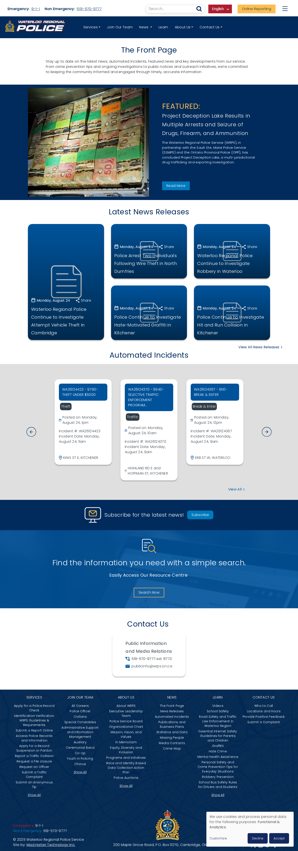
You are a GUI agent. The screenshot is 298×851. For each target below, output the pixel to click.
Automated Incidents (172, 716)
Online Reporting (256, 8)
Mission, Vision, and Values (126, 734)
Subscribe (200, 514)
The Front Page (172, 706)
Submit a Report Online (34, 730)
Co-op (80, 753)
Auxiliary (80, 742)
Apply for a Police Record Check (34, 708)
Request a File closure (34, 761)
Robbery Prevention (218, 777)
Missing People (172, 737)
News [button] (144, 27)
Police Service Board (126, 721)
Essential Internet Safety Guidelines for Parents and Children (218, 736)
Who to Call (263, 706)
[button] (267, 432)
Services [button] (90, 27)
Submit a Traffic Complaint (34, 774)
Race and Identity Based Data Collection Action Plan (126, 767)
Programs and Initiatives (126, 757)
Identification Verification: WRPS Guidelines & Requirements (34, 720)
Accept (279, 838)
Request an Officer (34, 767)
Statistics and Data (171, 732)
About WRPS (125, 706)
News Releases (172, 711)
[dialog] (250, 829)
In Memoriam (126, 742)
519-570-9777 (89, 8)
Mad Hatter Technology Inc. (51, 844)
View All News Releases (258, 347)
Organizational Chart (126, 727)
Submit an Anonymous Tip (34, 784)
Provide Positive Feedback (264, 716)
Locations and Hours (264, 711)
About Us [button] (183, 27)
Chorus (80, 764)
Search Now (149, 592)
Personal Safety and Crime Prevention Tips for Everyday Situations (218, 767)
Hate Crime (218, 751)
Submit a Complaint (263, 722)
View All (235, 489)
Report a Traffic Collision (34, 756)
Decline (257, 838)
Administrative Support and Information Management (80, 732)
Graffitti (218, 746)
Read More (175, 185)
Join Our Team (120, 27)
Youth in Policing (80, 758)
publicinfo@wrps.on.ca (152, 666)
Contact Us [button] (209, 27)
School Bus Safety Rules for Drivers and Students (217, 784)
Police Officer (80, 711)
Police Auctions (126, 778)
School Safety (218, 711)
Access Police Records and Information (34, 738)
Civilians (80, 716)
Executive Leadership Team (126, 713)
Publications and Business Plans (172, 724)
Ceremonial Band (80, 747)
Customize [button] (218, 838)
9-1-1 (35, 8)
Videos (217, 706)
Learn (163, 27)
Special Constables (80, 722)
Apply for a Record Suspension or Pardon (34, 748)
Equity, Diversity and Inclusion (126, 749)
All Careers (80, 706)
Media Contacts (172, 743)
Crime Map (172, 748)
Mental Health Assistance (217, 757)
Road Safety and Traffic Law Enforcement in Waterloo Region (217, 721)
